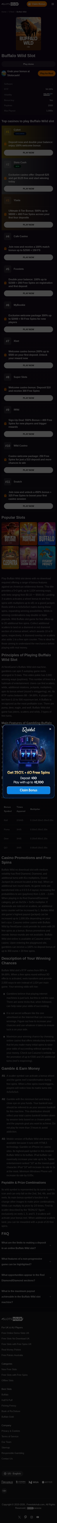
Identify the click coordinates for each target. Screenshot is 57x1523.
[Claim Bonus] (28, 761)
